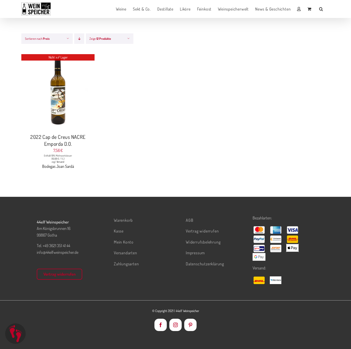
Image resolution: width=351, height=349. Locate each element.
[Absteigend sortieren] (79, 38)
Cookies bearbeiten (15, 334)
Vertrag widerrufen (59, 274)
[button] (321, 9)
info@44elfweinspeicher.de (57, 252)
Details (58, 92)
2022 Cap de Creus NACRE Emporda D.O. (57, 140)
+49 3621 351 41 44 (56, 245)
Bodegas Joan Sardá (58, 166)
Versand (60, 161)
